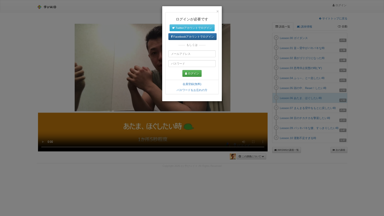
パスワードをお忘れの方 (192, 90)
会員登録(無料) (192, 84)
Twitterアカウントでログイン (193, 27)
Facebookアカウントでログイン (193, 36)
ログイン (193, 73)
